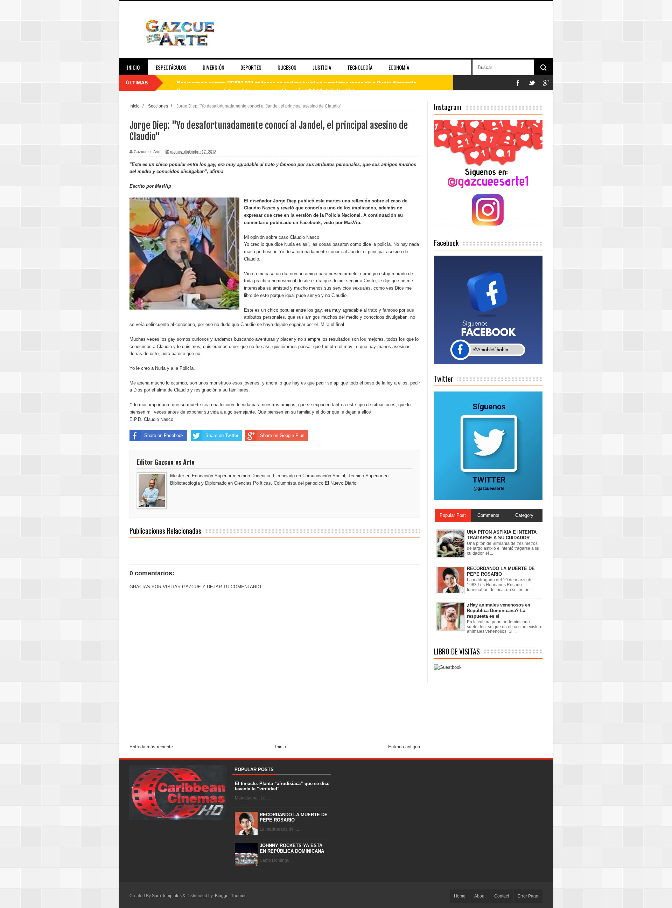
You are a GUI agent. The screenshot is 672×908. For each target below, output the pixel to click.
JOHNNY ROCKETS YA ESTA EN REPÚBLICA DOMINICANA (292, 848)
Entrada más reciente (151, 746)
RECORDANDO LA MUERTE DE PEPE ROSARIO (294, 817)
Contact (501, 896)
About (479, 896)
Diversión (213, 67)
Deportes (250, 67)
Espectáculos (171, 67)
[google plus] (546, 82)
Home (459, 896)
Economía (398, 67)
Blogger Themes (230, 895)
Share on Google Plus (282, 435)
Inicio (133, 67)
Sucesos (287, 67)
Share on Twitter (221, 435)
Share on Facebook (164, 435)
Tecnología (359, 67)
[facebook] (518, 82)
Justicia (322, 67)
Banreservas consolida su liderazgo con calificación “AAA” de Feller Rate (267, 83)
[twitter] (532, 82)
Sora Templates (167, 895)
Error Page (528, 896)
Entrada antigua (404, 746)
